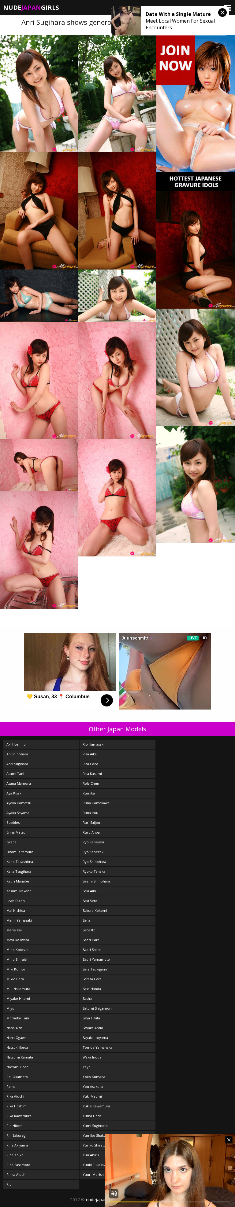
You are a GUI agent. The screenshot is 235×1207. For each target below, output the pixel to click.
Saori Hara (91, 939)
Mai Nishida (15, 910)
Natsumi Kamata (19, 1057)
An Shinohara (17, 754)
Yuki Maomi (92, 1096)
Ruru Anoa (91, 832)
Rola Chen (91, 783)
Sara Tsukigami (95, 969)
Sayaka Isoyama (95, 1037)
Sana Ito (89, 930)
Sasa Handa (92, 988)
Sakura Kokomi (95, 910)
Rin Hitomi (15, 1125)
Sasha (87, 998)
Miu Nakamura (18, 988)
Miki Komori (16, 969)
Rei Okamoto (17, 1076)
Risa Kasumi (92, 773)
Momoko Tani (17, 1018)
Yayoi (87, 1067)
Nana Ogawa (16, 1037)
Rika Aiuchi (15, 1096)
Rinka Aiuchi (16, 1174)
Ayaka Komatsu (18, 803)
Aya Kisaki (14, 793)
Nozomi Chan (17, 1067)
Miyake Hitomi (18, 998)
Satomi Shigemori (97, 1008)
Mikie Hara (15, 979)
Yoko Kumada (94, 1076)
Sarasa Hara (92, 979)
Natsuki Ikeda (17, 1047)
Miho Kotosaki (17, 949)
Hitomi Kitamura (19, 851)
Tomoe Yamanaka (97, 1047)
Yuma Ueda (92, 1115)
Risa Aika (90, 754)
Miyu (10, 1008)
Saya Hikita (91, 1018)
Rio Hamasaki (93, 744)
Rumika (89, 793)
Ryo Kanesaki (93, 842)
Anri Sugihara (17, 763)
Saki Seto (90, 900)
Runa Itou (90, 812)
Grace (11, 842)
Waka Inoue (92, 1057)
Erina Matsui (16, 832)
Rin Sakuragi (16, 1135)
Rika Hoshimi (17, 1106)
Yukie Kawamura (96, 1106)
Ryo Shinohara (94, 861)
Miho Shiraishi (17, 959)
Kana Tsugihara (18, 871)
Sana (86, 920)
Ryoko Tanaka (94, 871)
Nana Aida (14, 1027)
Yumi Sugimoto (95, 1125)
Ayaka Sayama (17, 812)
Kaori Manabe (17, 881)
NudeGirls (31, 7)
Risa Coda (90, 763)
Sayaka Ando (93, 1027)
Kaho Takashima (19, 861)
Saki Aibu (90, 891)
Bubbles (13, 822)
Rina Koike (15, 1155)
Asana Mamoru (18, 783)
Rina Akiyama (17, 1145)
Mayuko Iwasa (17, 939)
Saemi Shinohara (96, 881)
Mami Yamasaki (19, 920)
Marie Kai (14, 930)
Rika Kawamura (19, 1115)
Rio (9, 1184)
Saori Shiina (92, 949)
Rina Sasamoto (18, 1164)
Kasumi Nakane (19, 891)
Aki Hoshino (16, 744)
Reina (11, 1086)
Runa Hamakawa (96, 803)
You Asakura (93, 1086)
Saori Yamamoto (96, 959)
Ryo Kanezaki (93, 851)
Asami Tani (15, 773)
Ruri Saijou (91, 822)
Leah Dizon (15, 900)
